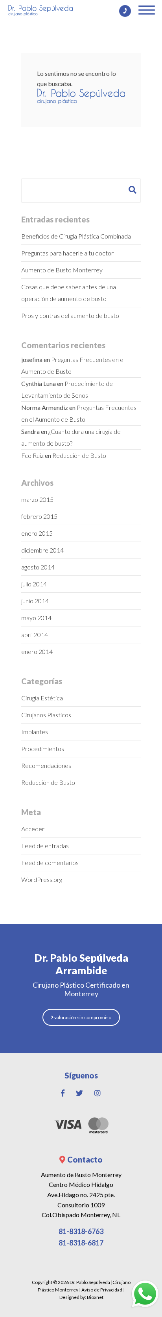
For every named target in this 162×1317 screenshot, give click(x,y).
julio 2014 (34, 584)
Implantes (34, 731)
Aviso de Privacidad (101, 1290)
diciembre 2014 (42, 550)
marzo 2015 (37, 499)
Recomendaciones (46, 765)
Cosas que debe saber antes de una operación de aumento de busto (68, 292)
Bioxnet (95, 1297)
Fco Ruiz (32, 455)
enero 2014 (37, 651)
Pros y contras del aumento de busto (70, 315)
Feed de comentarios (50, 862)
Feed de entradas (45, 845)
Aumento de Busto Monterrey (62, 270)
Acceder (32, 828)
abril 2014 (34, 634)
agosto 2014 (38, 567)
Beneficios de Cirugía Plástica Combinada (76, 236)
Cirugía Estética (42, 698)
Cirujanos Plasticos (46, 714)
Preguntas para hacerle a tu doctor (67, 253)
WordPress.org (41, 879)
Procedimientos (42, 748)
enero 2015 (37, 533)
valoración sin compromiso (82, 1017)
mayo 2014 (36, 617)
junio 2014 (35, 600)
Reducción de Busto (79, 455)
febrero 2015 (39, 516)
